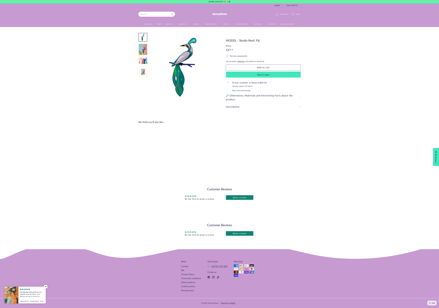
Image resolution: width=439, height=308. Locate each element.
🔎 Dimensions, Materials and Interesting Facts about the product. (259, 97)
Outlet (272, 24)
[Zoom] (183, 67)
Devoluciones (287, 24)
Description (233, 106)
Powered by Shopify (228, 303)
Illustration (242, 24)
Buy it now (263, 74)
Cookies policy (188, 286)
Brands (259, 24)
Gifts (226, 24)
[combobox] (156, 14)
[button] (45, 286)
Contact (185, 266)
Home (196, 24)
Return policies (188, 282)
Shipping (241, 61)
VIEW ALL (170, 24)
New (159, 24)
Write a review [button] (239, 197)
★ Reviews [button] (436, 157)
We (182, 270)
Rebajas (148, 24)
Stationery (211, 24)
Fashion (182, 24)
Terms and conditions (191, 278)
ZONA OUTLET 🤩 (217, 1)
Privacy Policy (187, 274)
